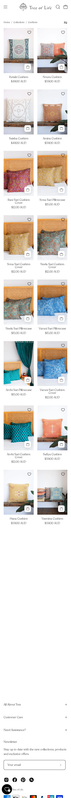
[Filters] (65, 22)
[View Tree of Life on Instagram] (6, 780)
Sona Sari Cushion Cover (18, 266)
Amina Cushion (52, 138)
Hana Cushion (19, 518)
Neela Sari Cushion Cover (52, 266)
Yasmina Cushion (52, 518)
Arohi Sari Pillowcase (19, 390)
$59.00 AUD (52, 81)
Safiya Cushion (52, 454)
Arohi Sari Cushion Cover (18, 456)
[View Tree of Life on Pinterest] (23, 780)
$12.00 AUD (18, 207)
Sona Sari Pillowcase (52, 200)
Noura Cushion (52, 77)
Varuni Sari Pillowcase (52, 328)
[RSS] (31, 780)
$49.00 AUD (18, 81)
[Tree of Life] (35, 7)
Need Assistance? (15, 730)
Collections (19, 22)
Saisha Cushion (18, 138)
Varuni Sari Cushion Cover (52, 392)
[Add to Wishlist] (29, 32)
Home (7, 22)
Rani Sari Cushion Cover (19, 201)
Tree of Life (17, 789)
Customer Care (13, 717)
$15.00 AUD (52, 204)
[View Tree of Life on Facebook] (14, 780)
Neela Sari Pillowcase (19, 328)
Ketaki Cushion (18, 77)
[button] (57, 6)
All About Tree (12, 705)
